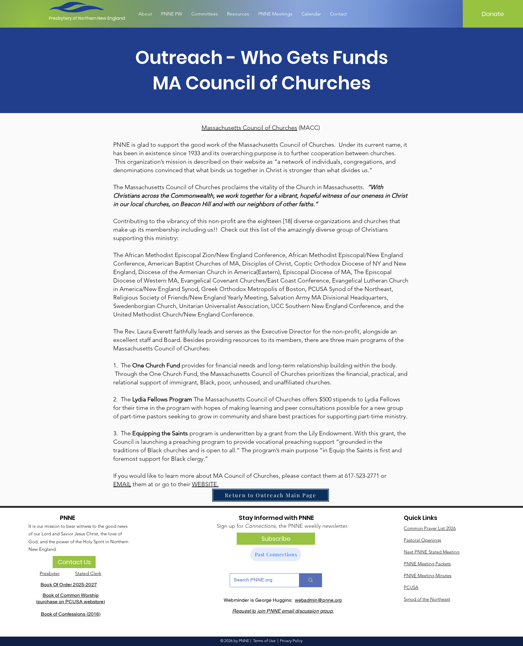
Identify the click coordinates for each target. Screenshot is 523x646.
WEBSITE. (205, 484)
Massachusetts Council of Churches (249, 127)
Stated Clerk (88, 573)
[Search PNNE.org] (310, 580)
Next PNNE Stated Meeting (431, 552)
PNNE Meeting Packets (427, 564)
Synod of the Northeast (427, 599)
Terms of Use (264, 640)
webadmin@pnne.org (318, 600)
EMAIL (122, 484)
